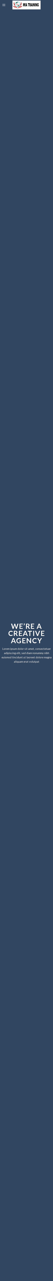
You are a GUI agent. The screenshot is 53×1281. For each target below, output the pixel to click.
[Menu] (4, 4)
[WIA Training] (26, 5)
